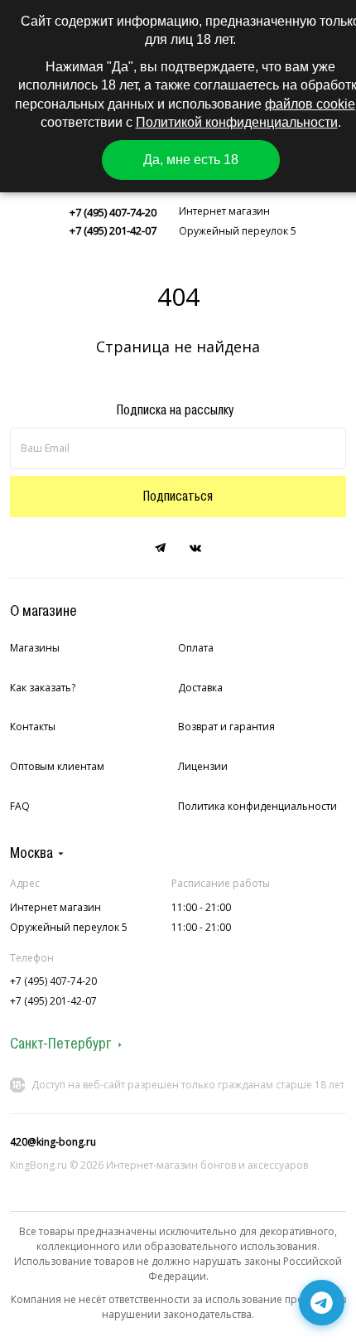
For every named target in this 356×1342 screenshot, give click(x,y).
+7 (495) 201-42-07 (113, 230)
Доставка (200, 688)
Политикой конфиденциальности (237, 122)
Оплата (196, 648)
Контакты (32, 726)
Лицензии (203, 766)
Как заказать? (42, 688)
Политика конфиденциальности (257, 806)
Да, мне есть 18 (190, 160)
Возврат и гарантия (226, 726)
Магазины (35, 648)
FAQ (20, 806)
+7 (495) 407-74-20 (113, 212)
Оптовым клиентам (57, 766)
